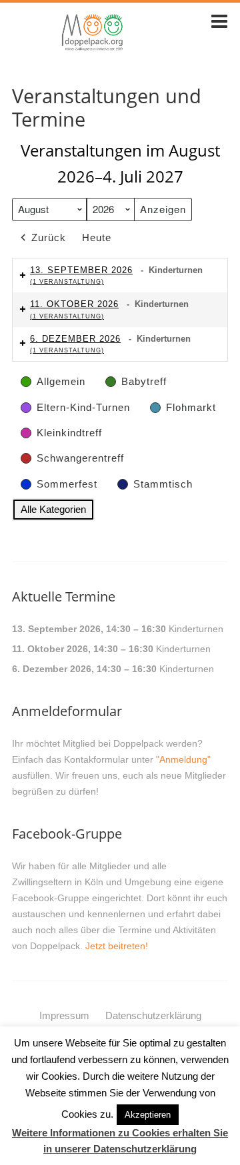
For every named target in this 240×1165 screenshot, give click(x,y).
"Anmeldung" (183, 759)
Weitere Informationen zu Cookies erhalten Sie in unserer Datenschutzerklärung (120, 1140)
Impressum (64, 1015)
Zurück (48, 237)
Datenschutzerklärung (153, 1015)
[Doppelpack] (93, 48)
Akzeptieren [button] (148, 1115)
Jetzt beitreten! (116, 946)
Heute (96, 237)
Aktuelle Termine (63, 596)
